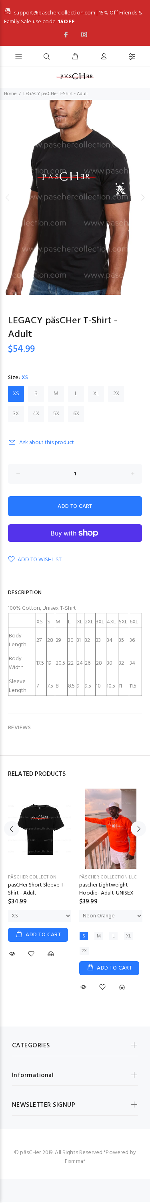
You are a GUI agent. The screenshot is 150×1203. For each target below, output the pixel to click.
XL (96, 393)
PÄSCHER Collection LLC (108, 877)
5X (56, 413)
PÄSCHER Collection (32, 877)
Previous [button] (7, 197)
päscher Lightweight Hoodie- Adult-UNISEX (106, 889)
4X (36, 413)
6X (76, 413)
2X (116, 393)
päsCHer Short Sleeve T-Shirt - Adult (37, 889)
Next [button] (142, 197)
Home (10, 94)
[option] (75, 197)
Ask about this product (46, 442)
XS (16, 393)
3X (16, 413)
